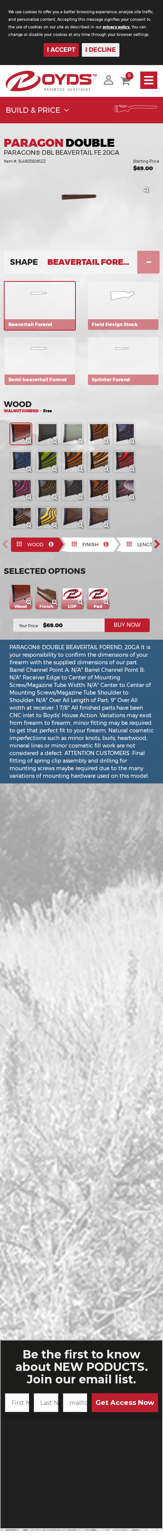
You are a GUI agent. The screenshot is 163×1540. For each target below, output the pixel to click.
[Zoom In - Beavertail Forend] (148, 192)
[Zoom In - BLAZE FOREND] (83, 471)
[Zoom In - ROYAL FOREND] (134, 443)
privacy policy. (116, 27)
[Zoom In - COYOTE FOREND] (108, 471)
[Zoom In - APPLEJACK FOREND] (134, 471)
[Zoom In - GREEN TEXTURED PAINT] (83, 443)
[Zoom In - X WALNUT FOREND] (83, 527)
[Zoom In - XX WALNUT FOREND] (108, 527)
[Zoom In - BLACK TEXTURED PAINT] (57, 443)
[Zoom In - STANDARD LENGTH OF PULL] (83, 604)
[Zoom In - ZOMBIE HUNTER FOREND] (57, 471)
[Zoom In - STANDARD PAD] (109, 604)
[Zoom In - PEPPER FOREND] (83, 499)
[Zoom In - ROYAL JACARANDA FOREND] (108, 499)
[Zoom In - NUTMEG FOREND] (108, 443)
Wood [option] (35, 544)
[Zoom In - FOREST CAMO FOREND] (57, 499)
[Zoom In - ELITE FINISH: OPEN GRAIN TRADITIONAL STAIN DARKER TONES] (57, 604)
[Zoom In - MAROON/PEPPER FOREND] (134, 499)
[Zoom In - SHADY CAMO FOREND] (31, 527)
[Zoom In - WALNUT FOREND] (31, 443)
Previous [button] (7, 544)
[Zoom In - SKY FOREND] (31, 471)
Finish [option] (90, 544)
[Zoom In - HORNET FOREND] (57, 527)
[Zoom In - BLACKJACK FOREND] (31, 499)
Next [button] (159, 544)
